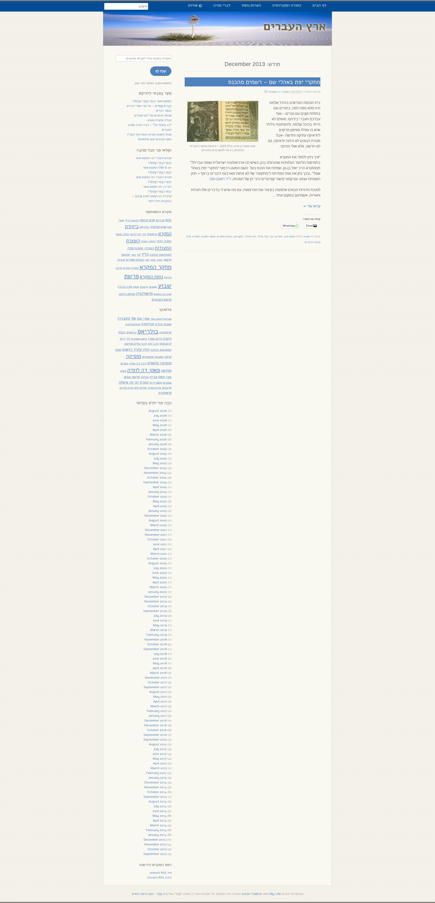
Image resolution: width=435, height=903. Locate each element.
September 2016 (155, 735)
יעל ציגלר (250, 236)
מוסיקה (121, 260)
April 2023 (160, 506)
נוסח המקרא (151, 276)
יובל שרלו (263, 236)
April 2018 (160, 668)
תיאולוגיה (144, 294)
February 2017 (157, 711)
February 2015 (156, 773)
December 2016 (156, 720)
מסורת (196, 236)
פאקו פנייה (157, 377)
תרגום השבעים (162, 299)
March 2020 (158, 587)
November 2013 (155, 844)
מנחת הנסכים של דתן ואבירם (153, 115)
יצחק (153, 260)
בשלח (122, 332)
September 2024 (155, 482)
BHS (169, 220)
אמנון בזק (289, 236)
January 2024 (157, 492)
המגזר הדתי (164, 241)
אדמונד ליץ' (132, 220)
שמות (136, 287)
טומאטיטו (148, 357)
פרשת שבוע (132, 377)
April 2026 (159, 430)
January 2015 (157, 777)
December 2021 (156, 530)
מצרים (126, 268)
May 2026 (160, 425)
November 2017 (156, 677)
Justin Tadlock (252, 894)
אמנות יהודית (163, 324)
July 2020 (160, 568)
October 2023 (157, 496)
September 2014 (155, 797)
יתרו (147, 260)
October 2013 (157, 849)
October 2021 (157, 539)
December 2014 (156, 782)
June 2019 (160, 620)
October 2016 (157, 730)
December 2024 (155, 468)
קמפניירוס (156, 382)
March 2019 (158, 630)
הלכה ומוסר (122, 234)
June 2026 (159, 420)
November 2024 (155, 473)
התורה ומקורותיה (286, 5)
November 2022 (156, 515)
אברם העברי (164, 158)
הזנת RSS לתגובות (159, 877)
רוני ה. (167, 186)
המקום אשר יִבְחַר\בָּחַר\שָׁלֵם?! (152, 101)
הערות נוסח (251, 5)
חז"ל (145, 254)
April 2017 (160, 701)
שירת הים (141, 387)
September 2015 (155, 739)
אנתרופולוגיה (158, 227)
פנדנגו (145, 377)
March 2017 (158, 706)
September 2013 (155, 854)
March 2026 (158, 434)
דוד (144, 234)
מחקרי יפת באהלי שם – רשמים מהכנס (274, 82)
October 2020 (157, 558)
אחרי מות (143, 318)
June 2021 (160, 544)
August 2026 (158, 411)
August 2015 (158, 744)
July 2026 (160, 415)
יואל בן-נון (276, 236)
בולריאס (144, 227)
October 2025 (157, 449)
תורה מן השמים (163, 294)
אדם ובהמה (147, 220)
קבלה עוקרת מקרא (159, 120)
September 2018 (155, 649)
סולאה (166, 370)
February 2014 (156, 830)
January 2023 (157, 511)
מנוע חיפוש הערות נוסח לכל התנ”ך (149, 134)
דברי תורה (221, 5)
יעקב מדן (238, 236)
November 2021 (156, 534)
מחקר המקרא (208, 236)
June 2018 (159, 658)
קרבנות (144, 287)
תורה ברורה (125, 287)
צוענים (167, 382)
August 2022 (158, 520)
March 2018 (158, 673)
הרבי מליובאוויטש (135, 343)
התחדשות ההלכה (161, 255)
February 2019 (157, 635)
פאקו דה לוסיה (143, 370)
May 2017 (160, 696)
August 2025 (158, 454)
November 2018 (156, 639)
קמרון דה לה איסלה (134, 382)
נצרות (124, 363)
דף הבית (319, 5)
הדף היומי (135, 234)
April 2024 (160, 487)
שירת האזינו (154, 388)
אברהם (160, 220)
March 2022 (158, 525)
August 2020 (157, 563)
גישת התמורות (139, 339)
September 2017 (155, 687)
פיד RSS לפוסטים (161, 873)
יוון (139, 255)
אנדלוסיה (147, 324)
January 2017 (158, 716)
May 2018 (160, 663)
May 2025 (160, 463)
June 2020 (159, 573)
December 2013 (155, 839)
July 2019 (160, 615)
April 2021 (160, 549)
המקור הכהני (148, 241)
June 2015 (159, 754)
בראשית (152, 234)
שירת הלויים (127, 388)
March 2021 (158, 554)
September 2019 (155, 611)
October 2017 (157, 682)
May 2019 (160, 625)
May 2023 (160, 501)
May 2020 (159, 577)
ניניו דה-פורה (137, 363)
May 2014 (159, 816)
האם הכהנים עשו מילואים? (155, 139)
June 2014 (159, 811)
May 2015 (160, 758)
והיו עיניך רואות (135, 349)
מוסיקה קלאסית (159, 363)
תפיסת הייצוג (127, 294)
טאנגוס (159, 357)
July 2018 (160, 654)
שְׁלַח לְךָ (160, 71)
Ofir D (162, 167)
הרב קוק (153, 343)
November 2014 (155, 787)
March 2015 (158, 768)
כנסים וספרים (224, 236)
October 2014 (157, 792)
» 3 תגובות (275, 91)
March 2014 (158, 825)
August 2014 (158, 801)
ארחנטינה (165, 332)
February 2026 (156, 439)
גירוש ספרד (155, 338)
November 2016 (155, 725)
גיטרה (167, 338)
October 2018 (157, 644)
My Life (275, 894)
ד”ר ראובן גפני (220, 179)
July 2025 (160, 458)
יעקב (160, 260)
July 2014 (160, 806)
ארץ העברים (294, 26)
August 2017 (158, 692)
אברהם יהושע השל (161, 319)
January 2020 (157, 592)
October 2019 (157, 606)
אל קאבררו (126, 318)
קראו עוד (311, 206)
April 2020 (159, 582)
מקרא (286, 91)
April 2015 (160, 763)
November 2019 (155, 601)
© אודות (195, 5)
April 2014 (160, 820)
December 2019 (156, 596)
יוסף (133, 255)
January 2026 (157, 444)
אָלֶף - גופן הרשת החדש (147, 894)
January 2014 (157, 835)
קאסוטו (153, 287)
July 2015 (160, 749)
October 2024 (157, 477)
